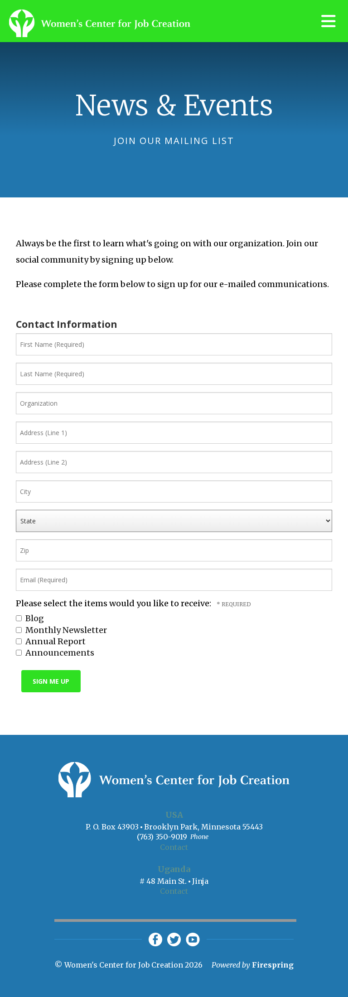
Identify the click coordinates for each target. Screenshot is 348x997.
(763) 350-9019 (162, 836)
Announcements (59, 652)
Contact (174, 847)
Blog (34, 618)
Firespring (273, 964)
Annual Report (55, 641)
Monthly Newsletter (65, 630)
